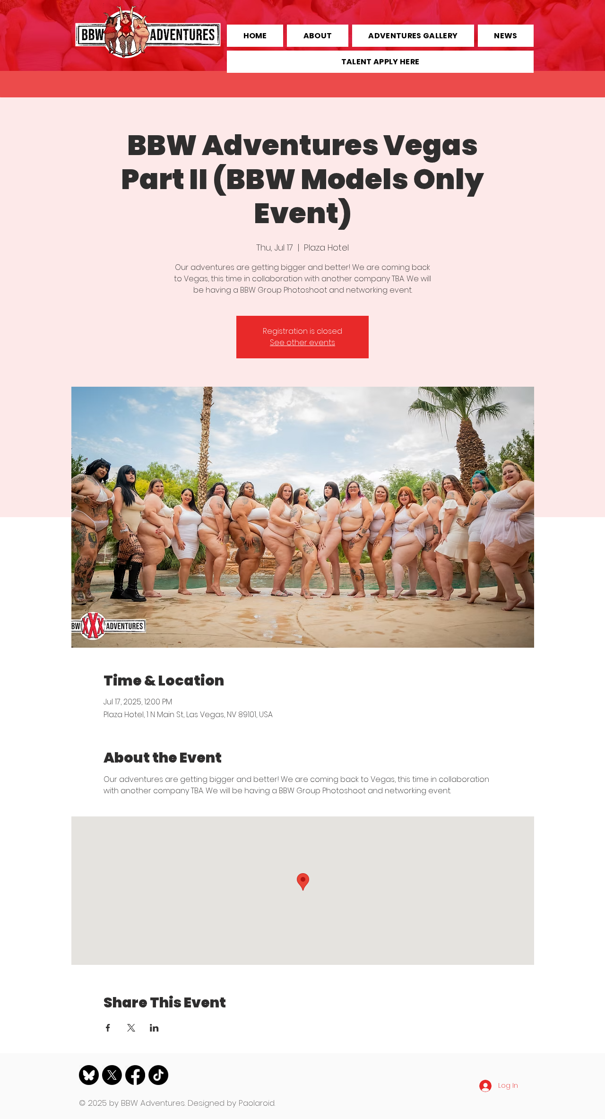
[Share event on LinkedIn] (154, 1028)
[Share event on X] (131, 1028)
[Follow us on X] (112, 1075)
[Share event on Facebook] (108, 1028)
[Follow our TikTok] (158, 1075)
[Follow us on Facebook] (135, 1075)
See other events (302, 342)
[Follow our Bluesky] (89, 1075)
